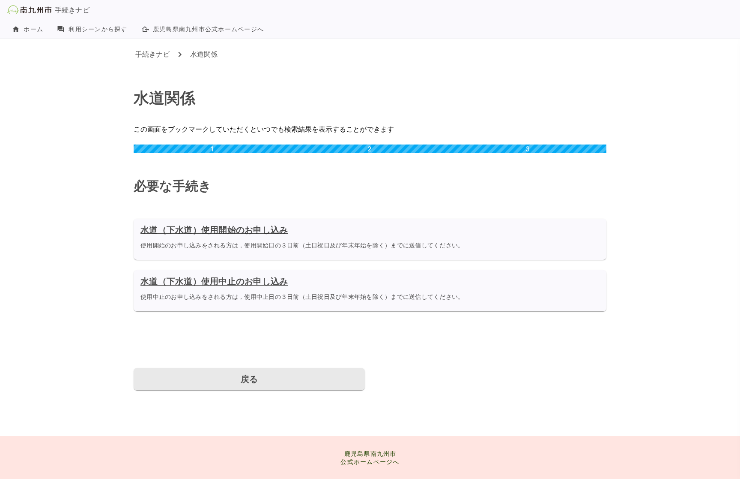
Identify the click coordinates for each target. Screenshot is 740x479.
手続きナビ (152, 54)
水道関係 (204, 54)
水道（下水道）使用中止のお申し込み (214, 281)
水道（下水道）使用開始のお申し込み (214, 230)
